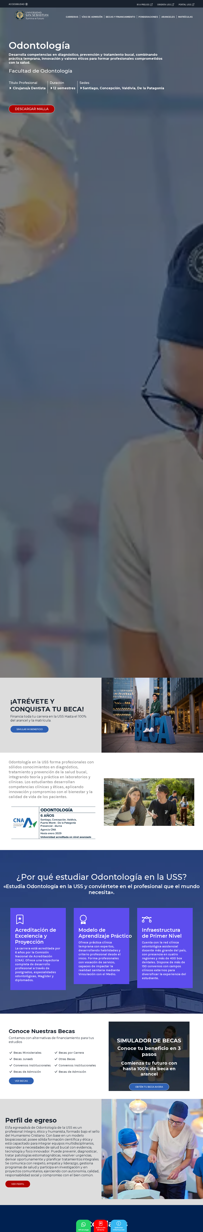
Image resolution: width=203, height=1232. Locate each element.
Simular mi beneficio (29, 729)
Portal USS (185, 4)
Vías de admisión (92, 16)
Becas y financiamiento (120, 16)
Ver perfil (17, 1184)
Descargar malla (32, 109)
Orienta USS (164, 4)
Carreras (72, 16)
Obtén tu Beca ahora (149, 1086)
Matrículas (185, 16)
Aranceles (168, 16)
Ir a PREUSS (143, 4)
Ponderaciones (148, 16)
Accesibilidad (17, 4)
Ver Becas (21, 1080)
